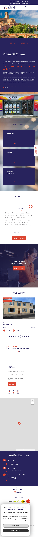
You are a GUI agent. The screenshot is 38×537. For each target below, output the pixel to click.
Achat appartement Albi (13, 464)
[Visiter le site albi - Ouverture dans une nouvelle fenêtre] (28, 501)
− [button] (32, 403)
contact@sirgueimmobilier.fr (15, 374)
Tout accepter (15, 530)
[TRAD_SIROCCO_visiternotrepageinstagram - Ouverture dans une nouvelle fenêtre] (18, 392)
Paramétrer (15, 526)
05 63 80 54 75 (12, 371)
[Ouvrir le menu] (32, 7)
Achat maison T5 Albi (12, 477)
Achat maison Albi (12, 463)
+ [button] (32, 400)
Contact (36, 150)
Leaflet (17, 450)
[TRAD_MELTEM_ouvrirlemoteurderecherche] (26, 7)
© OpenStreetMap (30, 450)
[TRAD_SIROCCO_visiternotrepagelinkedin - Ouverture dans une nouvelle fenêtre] (13, 392)
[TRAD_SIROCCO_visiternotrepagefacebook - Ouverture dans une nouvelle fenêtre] (9, 392)
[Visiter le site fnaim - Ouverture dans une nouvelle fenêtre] (23, 501)
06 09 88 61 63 (20, 371)
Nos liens (31, 525)
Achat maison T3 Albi (12, 478)
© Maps (23, 450)
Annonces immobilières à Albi (14, 470)
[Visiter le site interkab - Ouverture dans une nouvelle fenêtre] (14, 501)
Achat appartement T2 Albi (13, 479)
